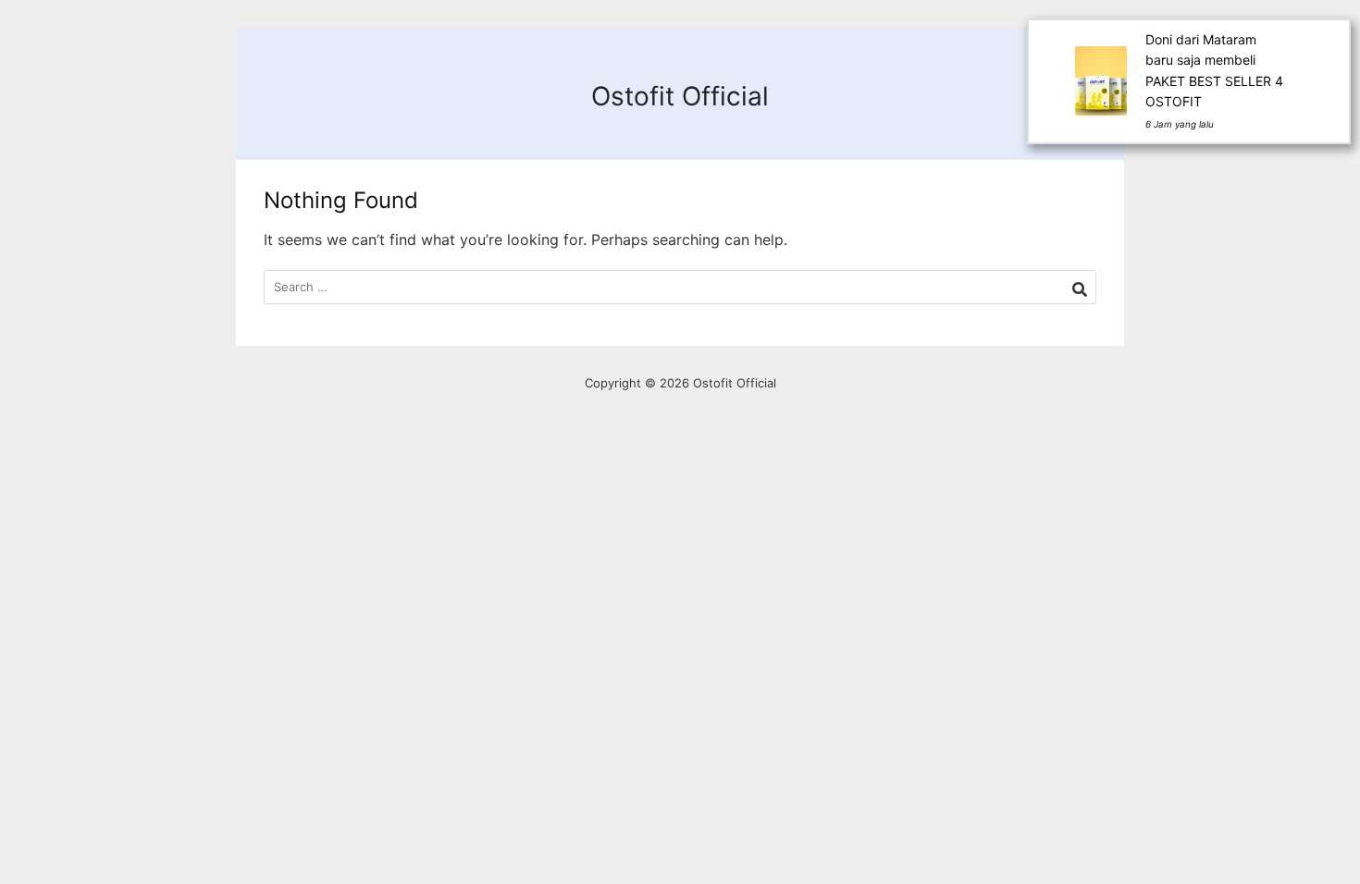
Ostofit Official (680, 96)
